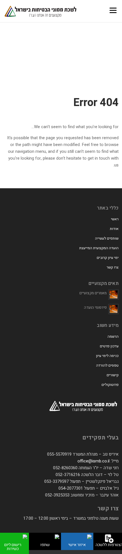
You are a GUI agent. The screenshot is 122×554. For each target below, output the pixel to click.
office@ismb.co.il (93, 461)
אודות (114, 228)
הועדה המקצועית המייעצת (99, 248)
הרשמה (113, 336)
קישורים (113, 375)
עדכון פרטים (109, 346)
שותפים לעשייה (107, 238)
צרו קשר (113, 267)
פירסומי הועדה (95, 307)
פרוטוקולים (110, 384)
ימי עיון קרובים (108, 257)
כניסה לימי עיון (107, 355)
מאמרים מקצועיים (93, 293)
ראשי (115, 219)
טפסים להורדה (107, 365)
